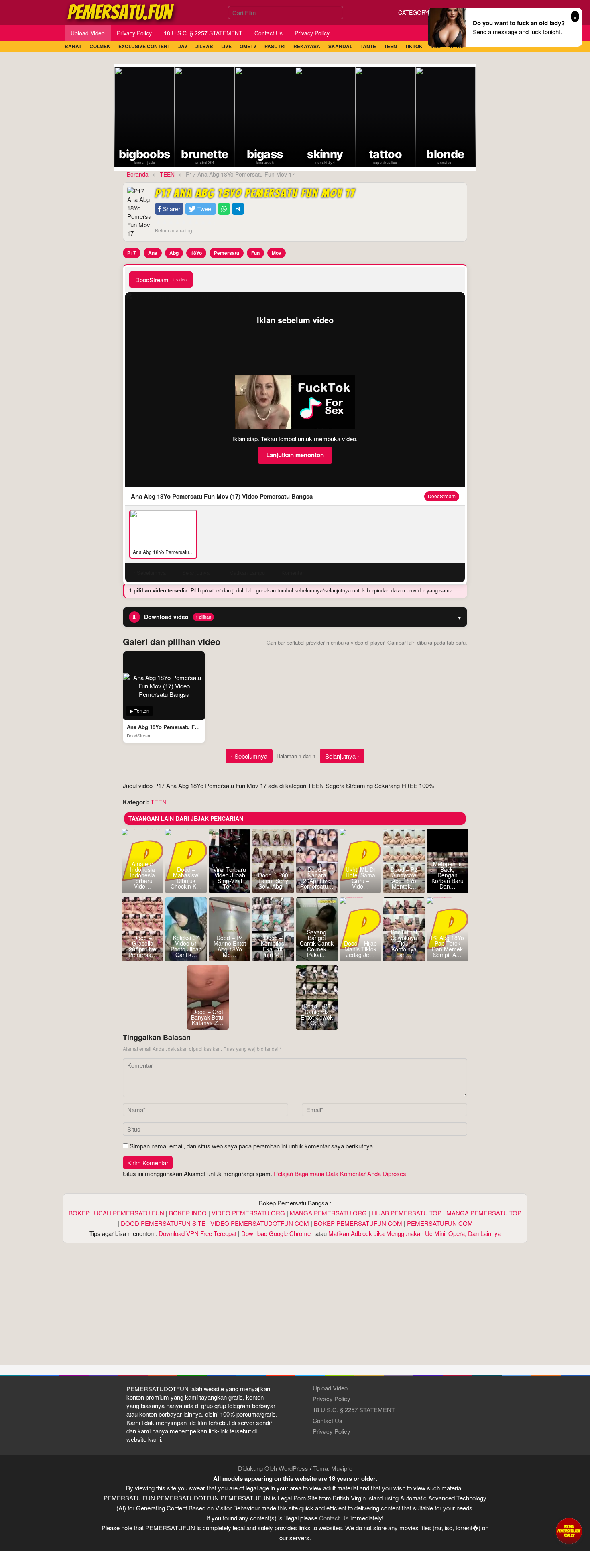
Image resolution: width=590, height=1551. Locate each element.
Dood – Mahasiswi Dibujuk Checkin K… (186, 878)
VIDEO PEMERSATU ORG (248, 1213)
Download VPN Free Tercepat (197, 1233)
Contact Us (327, 1420)
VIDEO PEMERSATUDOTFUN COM (259, 1223)
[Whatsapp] (224, 209)
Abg (174, 252)
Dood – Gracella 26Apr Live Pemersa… (142, 946)
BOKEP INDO (188, 1213)
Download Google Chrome (276, 1233)
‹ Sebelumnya (249, 756)
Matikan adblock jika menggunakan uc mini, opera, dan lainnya (414, 1233)
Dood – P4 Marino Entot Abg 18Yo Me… (230, 946)
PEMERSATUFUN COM (440, 1223)
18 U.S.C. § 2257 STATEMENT (354, 1409)
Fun (255, 252)
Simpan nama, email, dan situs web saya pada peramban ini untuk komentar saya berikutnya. (252, 1146)
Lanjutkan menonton (295, 454)
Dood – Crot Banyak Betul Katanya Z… (207, 1017)
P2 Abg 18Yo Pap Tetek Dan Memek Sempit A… (447, 946)
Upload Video (330, 1388)
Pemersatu (226, 252)
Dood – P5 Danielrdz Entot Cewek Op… (317, 1014)
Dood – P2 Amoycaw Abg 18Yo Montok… (404, 878)
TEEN (159, 802)
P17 (131, 252)
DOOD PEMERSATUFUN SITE (163, 1223)
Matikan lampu (247, 572)
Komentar (292, 572)
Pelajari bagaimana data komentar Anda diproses (340, 1173)
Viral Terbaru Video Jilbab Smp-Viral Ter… (229, 878)
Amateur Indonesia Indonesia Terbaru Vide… (142, 875)
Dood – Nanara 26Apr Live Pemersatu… (317, 878)
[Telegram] (238, 209)
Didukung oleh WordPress (273, 1468)
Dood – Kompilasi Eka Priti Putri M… (273, 946)
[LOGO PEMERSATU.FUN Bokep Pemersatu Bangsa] (121, 11)
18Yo (196, 252)
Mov (276, 252)
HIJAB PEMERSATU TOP (406, 1213)
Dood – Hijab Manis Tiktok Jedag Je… (360, 948)
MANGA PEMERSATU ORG (328, 1213)
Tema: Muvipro (332, 1468)
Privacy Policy (331, 1398)
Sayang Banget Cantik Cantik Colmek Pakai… (317, 943)
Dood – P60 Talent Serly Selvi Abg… (273, 880)
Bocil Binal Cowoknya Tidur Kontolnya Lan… (404, 943)
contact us (334, 1518)
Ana (152, 252)
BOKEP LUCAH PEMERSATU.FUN (116, 1213)
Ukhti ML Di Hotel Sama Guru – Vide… (360, 878)
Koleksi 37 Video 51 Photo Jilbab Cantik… (186, 946)
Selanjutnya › (342, 756)
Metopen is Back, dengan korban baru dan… (447, 875)
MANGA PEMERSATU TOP (483, 1213)
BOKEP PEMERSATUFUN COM (358, 1223)
